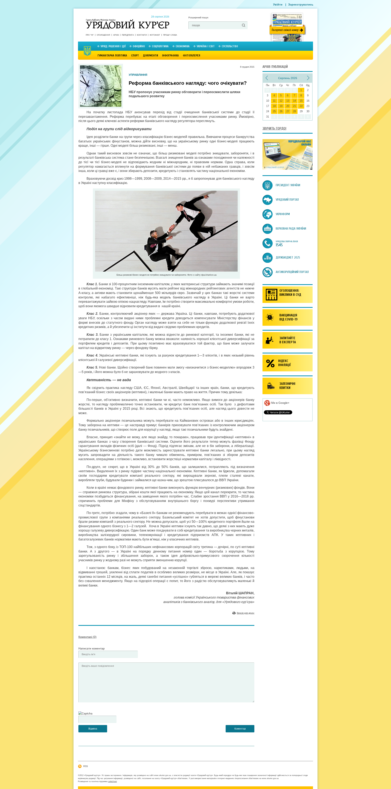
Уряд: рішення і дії (113, 46)
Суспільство (230, 46)
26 (281, 111)
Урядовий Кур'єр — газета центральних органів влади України (127, 20)
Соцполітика (160, 46)
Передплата (128, 35)
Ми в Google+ (279, 402)
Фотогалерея (191, 55)
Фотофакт (155, 35)
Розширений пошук (198, 17)
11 (274, 100)
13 (287, 100)
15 (301, 100)
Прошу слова (170, 35)
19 (281, 106)
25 (274, 111)
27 (287, 111)
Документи (150, 55)
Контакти (142, 35)
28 (294, 111)
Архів (116, 35)
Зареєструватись (300, 4)
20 (287, 106)
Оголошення (103, 35)
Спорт (135, 55)
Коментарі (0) (87, 636)
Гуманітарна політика (112, 55)
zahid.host (112, 781)
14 (294, 100)
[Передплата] (287, 168)
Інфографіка (170, 55)
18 (274, 106)
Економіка (183, 46)
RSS (85, 766)
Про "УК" (90, 35)
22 (301, 106)
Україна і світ (206, 46)
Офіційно (139, 46)
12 (281, 100)
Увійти (277, 4)
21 (294, 106)
